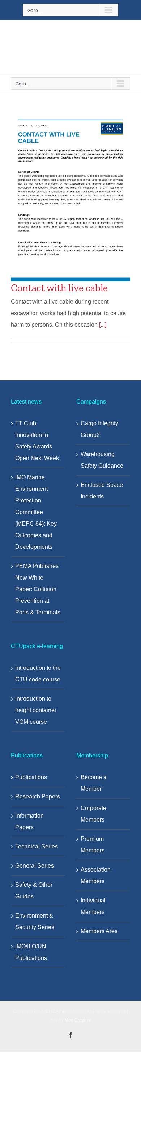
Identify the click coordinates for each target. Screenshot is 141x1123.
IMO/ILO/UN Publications (31, 952)
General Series (34, 866)
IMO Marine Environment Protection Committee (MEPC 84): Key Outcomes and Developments (36, 512)
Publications (31, 777)
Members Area (99, 931)
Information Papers (29, 821)
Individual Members (93, 906)
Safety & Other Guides (33, 890)
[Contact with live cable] (70, 196)
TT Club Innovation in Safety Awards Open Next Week (37, 440)
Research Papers (37, 796)
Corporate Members (93, 814)
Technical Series (36, 846)
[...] (102, 325)
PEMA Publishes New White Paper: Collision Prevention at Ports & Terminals (37, 589)
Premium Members (92, 844)
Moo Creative (78, 1020)
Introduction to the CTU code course (38, 673)
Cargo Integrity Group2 (99, 429)
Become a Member (94, 783)
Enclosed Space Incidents (102, 491)
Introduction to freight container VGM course (35, 710)
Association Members (96, 875)
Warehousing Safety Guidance (102, 460)
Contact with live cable (59, 288)
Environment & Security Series (34, 921)
